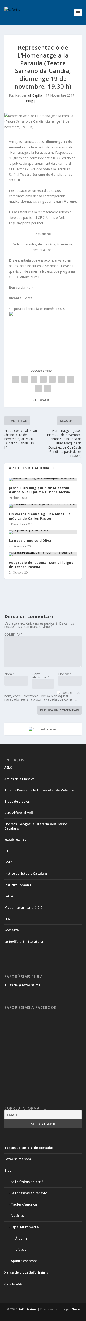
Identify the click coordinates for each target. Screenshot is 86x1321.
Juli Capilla (34, 95)
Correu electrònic (41, 675)
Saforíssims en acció (27, 1182)
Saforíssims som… (19, 1159)
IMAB (8, 862)
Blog (29, 101)
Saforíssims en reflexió (29, 1193)
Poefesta (11, 930)
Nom (9, 674)
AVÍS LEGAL (13, 1283)
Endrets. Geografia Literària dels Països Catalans (35, 826)
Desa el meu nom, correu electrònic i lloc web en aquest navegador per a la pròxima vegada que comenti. (42, 695)
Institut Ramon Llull (20, 885)
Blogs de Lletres (17, 801)
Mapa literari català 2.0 (23, 907)
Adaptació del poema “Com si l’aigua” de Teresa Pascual (42, 564)
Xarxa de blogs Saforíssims (26, 1272)
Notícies (17, 1215)
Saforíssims (27, 1309)
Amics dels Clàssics (19, 779)
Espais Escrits (15, 839)
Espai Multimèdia (25, 1227)
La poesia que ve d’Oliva (30, 540)
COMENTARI (13, 634)
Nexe (76, 1309)
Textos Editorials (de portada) (28, 1147)
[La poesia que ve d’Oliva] (43, 532)
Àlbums (21, 1238)
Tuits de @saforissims (22, 985)
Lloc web (65, 674)
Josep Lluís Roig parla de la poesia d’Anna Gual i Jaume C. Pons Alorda (39, 490)
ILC (6, 851)
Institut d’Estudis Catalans (25, 873)
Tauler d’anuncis (24, 1204)
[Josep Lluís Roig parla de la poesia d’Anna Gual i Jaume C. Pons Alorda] (43, 479)
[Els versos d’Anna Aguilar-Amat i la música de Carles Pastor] (43, 506)
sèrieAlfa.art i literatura (23, 941)
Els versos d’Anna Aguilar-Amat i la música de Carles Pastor (40, 516)
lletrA (8, 896)
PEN (7, 919)
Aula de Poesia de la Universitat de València (39, 790)
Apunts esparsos (24, 1261)
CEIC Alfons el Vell (18, 812)
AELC (8, 767)
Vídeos (20, 1249)
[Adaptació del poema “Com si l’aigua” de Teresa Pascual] (43, 554)
